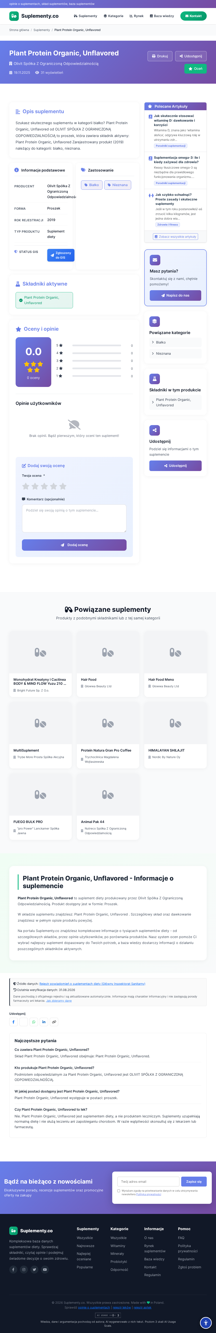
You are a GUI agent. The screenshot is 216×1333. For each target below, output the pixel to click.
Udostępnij (178, 465)
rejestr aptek (142, 1307)
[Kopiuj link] (54, 1022)
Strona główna (19, 30)
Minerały (117, 1253)
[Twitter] (34, 1270)
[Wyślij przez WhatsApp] (34, 1022)
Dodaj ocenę (78, 545)
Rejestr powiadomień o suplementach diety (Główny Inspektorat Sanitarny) (92, 983)
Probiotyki (119, 1261)
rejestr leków (122, 1307)
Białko (94, 185)
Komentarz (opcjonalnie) (46, 499)
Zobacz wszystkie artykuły (177, 236)
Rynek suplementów (155, 1248)
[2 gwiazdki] (35, 486)
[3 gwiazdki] (44, 486)
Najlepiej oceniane (84, 1256)
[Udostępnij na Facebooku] (13, 1022)
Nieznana (120, 185)
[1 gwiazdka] (26, 486)
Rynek (139, 16)
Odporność (119, 1269)
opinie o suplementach (94, 1307)
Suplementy (88, 16)
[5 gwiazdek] (63, 486)
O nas (148, 1238)
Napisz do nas (177, 295)
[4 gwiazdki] (53, 486)
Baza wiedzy (164, 16)
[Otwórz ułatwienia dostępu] (206, 1323)
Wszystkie (85, 1238)
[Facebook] (13, 1270)
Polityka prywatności (148, 1194)
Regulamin (152, 1275)
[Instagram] (24, 1270)
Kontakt (196, 16)
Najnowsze (85, 1246)
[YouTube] (45, 1270)
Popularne (85, 1267)
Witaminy (118, 1246)
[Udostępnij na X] (23, 1022)
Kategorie (115, 16)
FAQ (181, 1238)
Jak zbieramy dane (59, 1000)
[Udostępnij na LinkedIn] (44, 1022)
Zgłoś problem (189, 1267)
